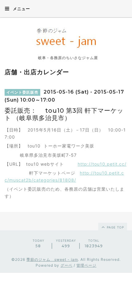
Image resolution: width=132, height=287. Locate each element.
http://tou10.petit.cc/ (102, 164)
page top (115, 227)
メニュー (21, 8)
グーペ (66, 265)
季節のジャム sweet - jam (52, 259)
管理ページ (86, 265)
